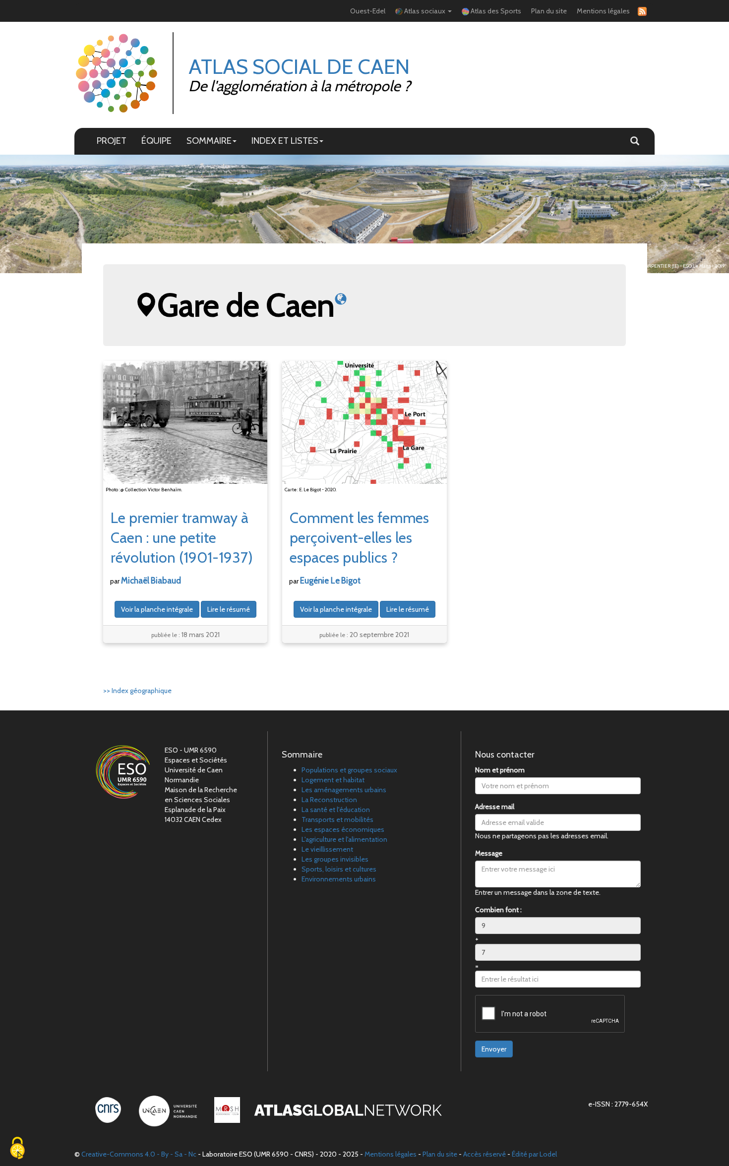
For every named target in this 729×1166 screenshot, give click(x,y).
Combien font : (498, 909)
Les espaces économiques (343, 829)
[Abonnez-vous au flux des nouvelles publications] (641, 11)
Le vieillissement (327, 849)
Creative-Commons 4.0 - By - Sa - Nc (138, 1154)
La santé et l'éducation (336, 809)
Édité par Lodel (534, 1154)
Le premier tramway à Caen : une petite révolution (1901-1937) (182, 538)
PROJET (111, 140)
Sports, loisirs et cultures (339, 869)
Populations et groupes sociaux (349, 769)
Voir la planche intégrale (157, 609)
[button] (635, 141)
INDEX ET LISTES (284, 140)
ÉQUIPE (156, 140)
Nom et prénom (500, 769)
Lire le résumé (228, 609)
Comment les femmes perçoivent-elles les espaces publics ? (359, 538)
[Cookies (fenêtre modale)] (17, 1149)
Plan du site (549, 10)
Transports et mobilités (337, 819)
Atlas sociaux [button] (425, 10)
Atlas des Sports (495, 10)
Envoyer (494, 1049)
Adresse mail (494, 806)
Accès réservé (484, 1154)
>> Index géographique (137, 690)
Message (488, 853)
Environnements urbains (339, 878)
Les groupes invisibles (335, 859)
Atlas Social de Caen (299, 66)
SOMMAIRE (209, 140)
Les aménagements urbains (344, 789)
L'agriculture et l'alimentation (344, 839)
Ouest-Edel (367, 10)
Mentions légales (603, 10)
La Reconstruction (329, 799)
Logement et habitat (333, 779)
